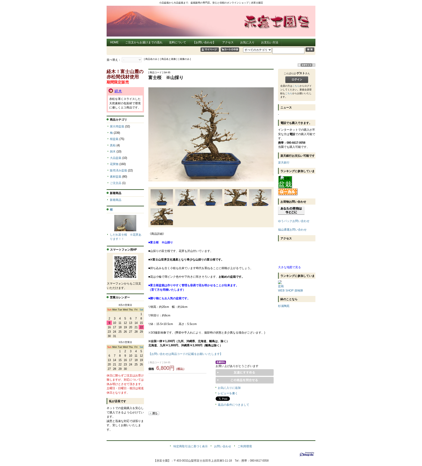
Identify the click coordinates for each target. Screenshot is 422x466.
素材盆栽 (115, 176)
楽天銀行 (283, 162)
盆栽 (285, 184)
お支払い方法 (269, 42)
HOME (114, 42)
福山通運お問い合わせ (292, 229)
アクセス (228, 42)
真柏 (113, 145)
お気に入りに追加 (229, 387)
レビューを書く (228, 393)
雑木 (113, 151)
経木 (118, 91)
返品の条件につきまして (233, 404)
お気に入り (247, 42)
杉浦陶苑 (283, 306)
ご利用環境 (245, 446)
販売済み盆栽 (118, 170)
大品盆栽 (115, 158)
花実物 (114, 164)
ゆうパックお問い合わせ (293, 221)
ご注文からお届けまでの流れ (143, 42)
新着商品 (115, 200)
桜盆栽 (114, 139)
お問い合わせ (222, 446)
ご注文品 (115, 183)
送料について (177, 42)
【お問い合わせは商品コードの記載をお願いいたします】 (185, 354)
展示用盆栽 (117, 126)
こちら (296, 85)
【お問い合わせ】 (204, 42)
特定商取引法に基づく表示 (190, 446)
